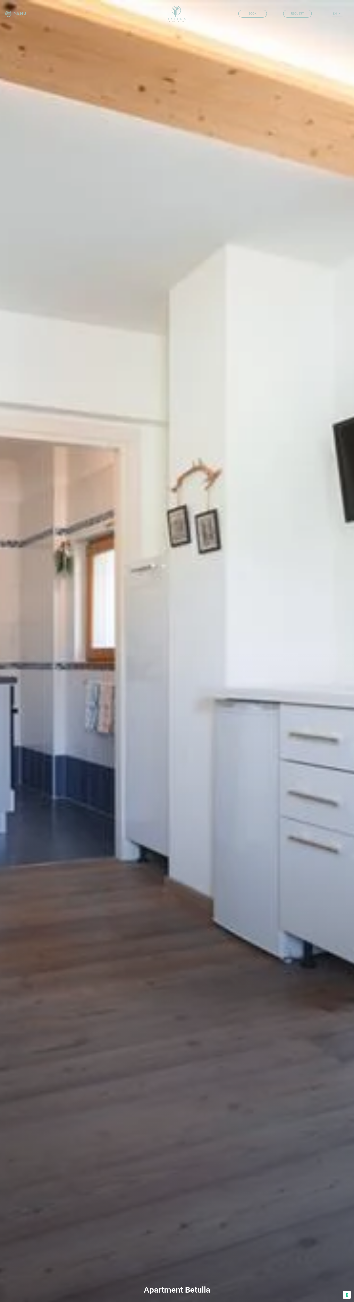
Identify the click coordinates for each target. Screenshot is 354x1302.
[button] (16, 13)
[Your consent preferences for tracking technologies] (347, 1295)
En (335, 13)
